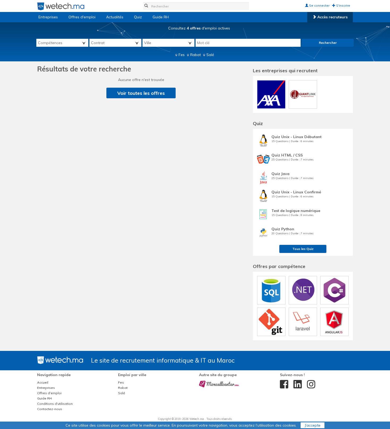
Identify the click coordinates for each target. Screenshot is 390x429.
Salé (210, 54)
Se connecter (319, 5)
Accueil (42, 382)
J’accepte (312, 425)
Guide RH (161, 17)
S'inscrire (342, 5)
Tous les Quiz (303, 249)
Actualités (114, 17)
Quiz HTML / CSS (287, 155)
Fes (182, 54)
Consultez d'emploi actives (199, 28)
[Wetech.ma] (60, 360)
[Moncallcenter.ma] (219, 384)
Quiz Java (280, 173)
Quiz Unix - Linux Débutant (296, 136)
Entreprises (48, 17)
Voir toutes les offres (141, 93)
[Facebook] (282, 384)
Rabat (195, 54)
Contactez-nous (49, 409)
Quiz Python (282, 229)
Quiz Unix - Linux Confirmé (296, 192)
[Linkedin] (296, 384)
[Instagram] (310, 384)
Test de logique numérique (295, 210)
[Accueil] (60, 6)
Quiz (138, 17)
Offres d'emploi (82, 17)
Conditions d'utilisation (55, 404)
